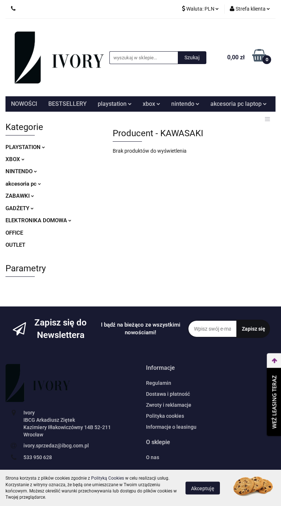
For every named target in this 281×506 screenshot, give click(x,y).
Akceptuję (202, 488)
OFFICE (14, 233)
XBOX (13, 159)
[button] (160, 368)
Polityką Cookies (107, 478)
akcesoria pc (21, 184)
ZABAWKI (18, 196)
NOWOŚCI (24, 103)
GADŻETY (18, 208)
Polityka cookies (165, 416)
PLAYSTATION (23, 147)
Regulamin (158, 383)
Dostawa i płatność (168, 394)
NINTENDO (19, 171)
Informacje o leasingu (171, 427)
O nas (152, 457)
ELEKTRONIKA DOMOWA (36, 220)
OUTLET (15, 245)
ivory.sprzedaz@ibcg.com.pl (56, 446)
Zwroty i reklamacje (168, 405)
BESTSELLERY (67, 103)
